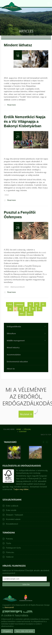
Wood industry (13, 347)
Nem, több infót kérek (24, 631)
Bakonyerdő (9, 607)
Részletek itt (26, 414)
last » (30, 314)
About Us (11, 368)
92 (37, 304)
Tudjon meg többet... (21, 489)
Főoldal (27, 429)
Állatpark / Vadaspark (14, 515)
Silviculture (11, 333)
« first (9, 304)
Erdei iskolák (11, 510)
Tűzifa (8, 543)
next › (22, 314)
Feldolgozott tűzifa (13, 548)
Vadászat (9, 557)
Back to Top (46, 434)
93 (43, 304)
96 (20, 309)
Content (23, 431)
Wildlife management (16, 340)
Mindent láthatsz (18, 45)
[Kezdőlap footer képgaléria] (14, 459)
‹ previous (19, 304)
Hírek (7, 195)
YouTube (27, 612)
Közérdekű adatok (13, 519)
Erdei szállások (12, 506)
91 (30, 304)
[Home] (11, 6)
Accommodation (14, 354)
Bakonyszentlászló (18, 287)
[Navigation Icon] (48, 3)
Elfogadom (7, 631)
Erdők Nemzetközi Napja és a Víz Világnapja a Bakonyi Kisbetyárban (24, 121)
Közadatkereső (12, 524)
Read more (11, 105)
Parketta (9, 539)
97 (27, 309)
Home (18, 429)
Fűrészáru (10, 552)
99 (39, 309)
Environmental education (17, 361)
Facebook (12, 612)
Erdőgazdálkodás (14, 326)
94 (10, 309)
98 (33, 309)
